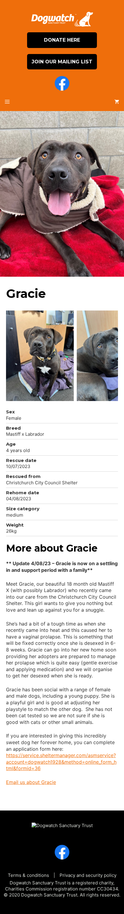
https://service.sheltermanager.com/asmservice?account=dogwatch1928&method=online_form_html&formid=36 (61, 761)
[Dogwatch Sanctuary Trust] (62, 823)
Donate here (62, 40)
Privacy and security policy (88, 875)
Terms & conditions (28, 875)
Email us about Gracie (31, 782)
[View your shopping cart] (117, 102)
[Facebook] (62, 84)
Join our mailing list (62, 62)
